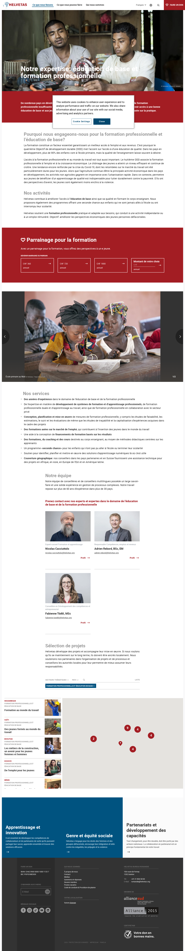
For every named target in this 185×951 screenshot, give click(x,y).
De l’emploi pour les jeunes (19, 770)
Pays (74, 680)
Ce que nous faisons (43, 4)
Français (140, 5)
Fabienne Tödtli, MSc (58, 613)
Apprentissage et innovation (23, 829)
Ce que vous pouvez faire (69, 4)
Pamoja (103, 942)
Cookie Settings (81, 121)
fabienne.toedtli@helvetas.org (58, 617)
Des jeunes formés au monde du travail (22, 730)
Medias (67, 877)
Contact (67, 874)
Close (102, 121)
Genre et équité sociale (89, 835)
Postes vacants (70, 885)
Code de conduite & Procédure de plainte (80, 887)
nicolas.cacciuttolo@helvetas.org (60, 552)
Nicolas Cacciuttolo (57, 548)
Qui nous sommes (95, 4)
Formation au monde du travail (21, 710)
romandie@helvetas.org (140, 881)
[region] (93, 112)
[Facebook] (23, 910)
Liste (137, 679)
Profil (83, 557)
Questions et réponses (73, 879)
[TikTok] (35, 910)
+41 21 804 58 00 (138, 879)
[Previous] (32, 336)
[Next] (153, 336)
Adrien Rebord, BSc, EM (108, 548)
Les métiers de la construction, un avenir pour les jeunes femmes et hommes (21, 751)
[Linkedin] (47, 910)
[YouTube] (41, 910)
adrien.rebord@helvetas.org (106, 552)
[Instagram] (29, 910)
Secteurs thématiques (56, 680)
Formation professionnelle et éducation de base (69, 686)
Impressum (94, 942)
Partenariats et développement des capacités (146, 830)
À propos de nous (71, 871)
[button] (132, 750)
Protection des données (78, 942)
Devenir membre (70, 882)
